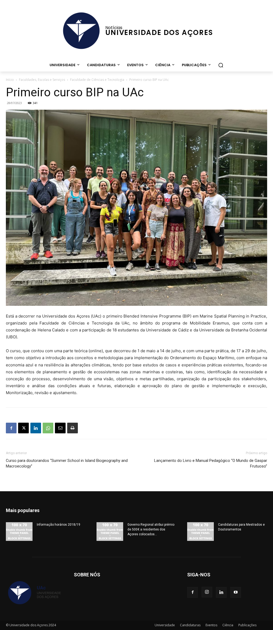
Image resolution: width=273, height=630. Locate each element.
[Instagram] (207, 592)
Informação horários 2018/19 (58, 524)
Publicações (247, 625)
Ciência (227, 625)
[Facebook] (11, 428)
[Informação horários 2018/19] (19, 531)
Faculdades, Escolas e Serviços (42, 79)
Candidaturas (190, 625)
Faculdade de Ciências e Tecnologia (97, 79)
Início (10, 79)
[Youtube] (235, 592)
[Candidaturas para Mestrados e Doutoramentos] (200, 531)
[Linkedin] (35, 428)
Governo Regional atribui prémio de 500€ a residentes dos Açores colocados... (150, 529)
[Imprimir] (72, 428)
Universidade (165, 625)
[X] (23, 428)
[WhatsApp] (48, 428)
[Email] (60, 428)
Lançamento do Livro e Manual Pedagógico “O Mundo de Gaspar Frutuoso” (210, 463)
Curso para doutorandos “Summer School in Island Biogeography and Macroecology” (67, 463)
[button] (220, 65)
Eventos (211, 625)
